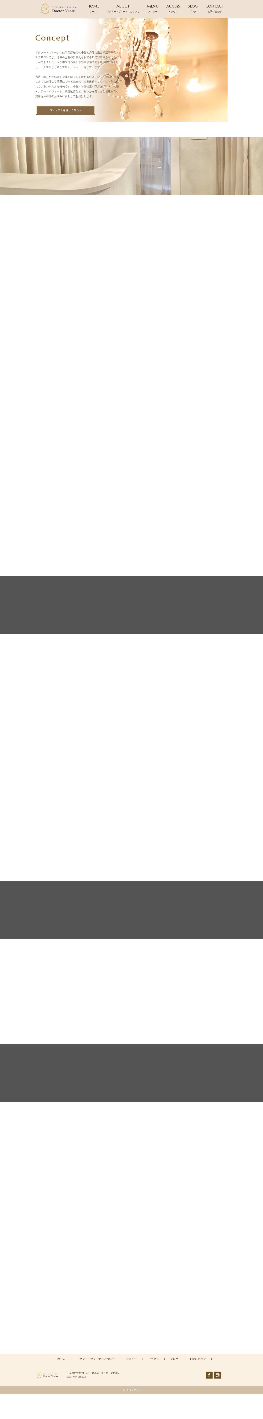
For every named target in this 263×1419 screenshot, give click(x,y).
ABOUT (123, 8)
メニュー (131, 1358)
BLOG (193, 8)
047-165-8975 (134, 1336)
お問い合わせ (198, 1358)
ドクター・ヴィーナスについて (96, 1358)
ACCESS (173, 8)
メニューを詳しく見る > (131, 392)
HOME (93, 8)
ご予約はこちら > (131, 1353)
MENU (153, 8)
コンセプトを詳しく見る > (65, 110)
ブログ (174, 1358)
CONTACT (214, 8)
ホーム (61, 1358)
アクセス (153, 1358)
